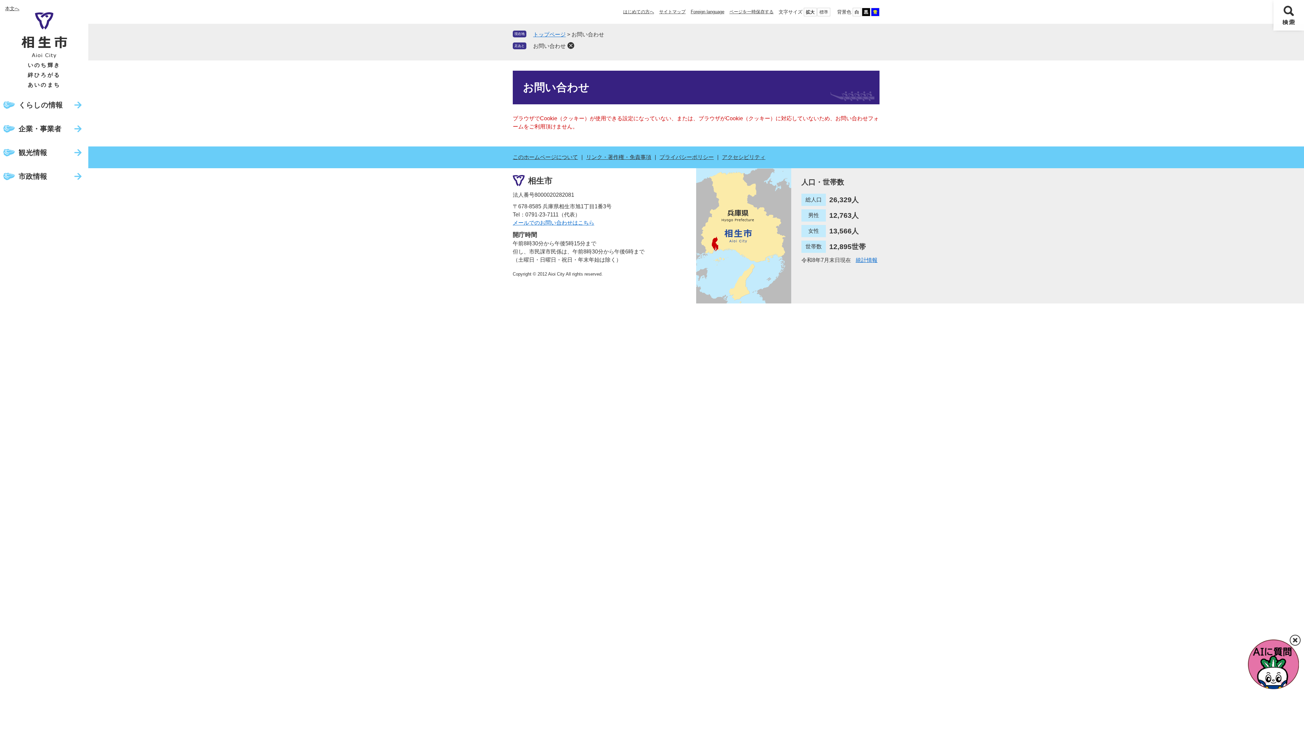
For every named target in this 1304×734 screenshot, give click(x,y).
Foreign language (707, 11)
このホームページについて (545, 157)
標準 (823, 12)
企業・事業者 (40, 129)
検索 (1288, 15)
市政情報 (33, 176)
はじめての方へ (638, 11)
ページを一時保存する (751, 11)
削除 (570, 45)
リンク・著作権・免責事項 (618, 157)
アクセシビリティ (743, 157)
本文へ (12, 8)
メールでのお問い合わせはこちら (553, 223)
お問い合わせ (549, 46)
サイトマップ (672, 11)
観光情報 (33, 152)
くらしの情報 (41, 105)
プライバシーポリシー (686, 157)
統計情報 (866, 260)
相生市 (540, 180)
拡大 (810, 12)
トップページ (549, 34)
